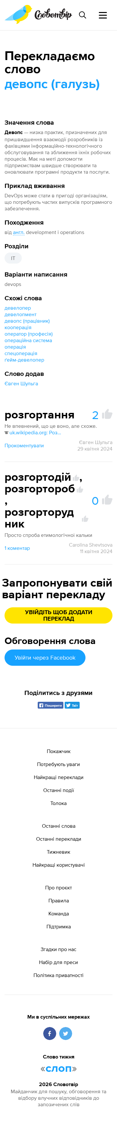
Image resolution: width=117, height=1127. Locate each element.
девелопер (18, 308)
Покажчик (59, 751)
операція (15, 347)
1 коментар (17, 548)
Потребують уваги (58, 764)
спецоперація (21, 353)
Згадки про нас (58, 949)
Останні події (58, 790)
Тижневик (58, 852)
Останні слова (58, 826)
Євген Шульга (21, 383)
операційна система (28, 340)
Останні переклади (58, 839)
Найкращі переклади (59, 777)
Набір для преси (58, 962)
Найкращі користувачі (58, 865)
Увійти (45, 657)
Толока (58, 803)
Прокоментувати (24, 445)
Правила (58, 900)
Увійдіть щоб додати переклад (58, 616)
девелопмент (20, 314)
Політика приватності (58, 975)
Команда (58, 913)
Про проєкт (58, 887)
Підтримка (58, 926)
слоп (59, 1068)
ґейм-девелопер (24, 360)
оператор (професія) (29, 334)
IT (13, 258)
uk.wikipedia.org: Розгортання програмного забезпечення (36, 432)
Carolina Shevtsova (90, 545)
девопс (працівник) (27, 321)
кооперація (18, 327)
